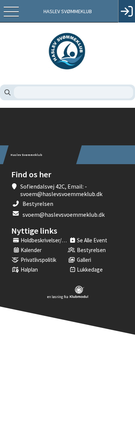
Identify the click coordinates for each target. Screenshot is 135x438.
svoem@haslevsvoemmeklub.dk (63, 214)
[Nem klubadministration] (67, 297)
